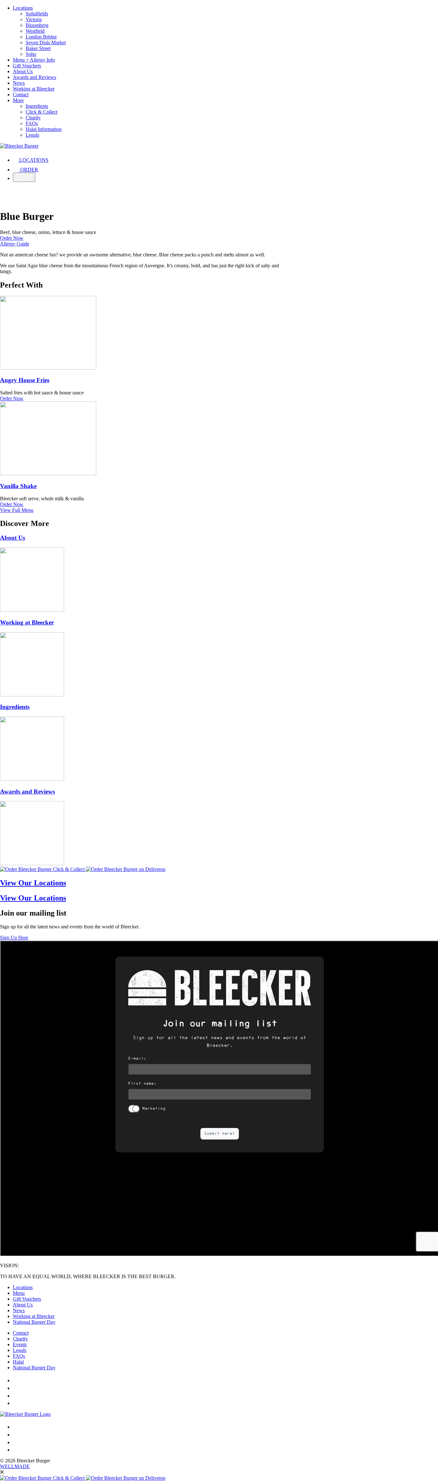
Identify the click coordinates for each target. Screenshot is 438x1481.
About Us (23, 71)
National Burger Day (34, 1322)
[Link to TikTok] (16, 1396)
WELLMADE (15, 1466)
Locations (23, 8)
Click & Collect (41, 112)
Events (20, 1344)
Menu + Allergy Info (34, 60)
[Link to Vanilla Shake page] (48, 473)
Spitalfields (37, 13)
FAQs (32, 123)
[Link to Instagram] (16, 1380)
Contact (21, 94)
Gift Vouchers (27, 65)
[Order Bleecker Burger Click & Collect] (43, 869)
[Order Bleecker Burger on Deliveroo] (125, 869)
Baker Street (38, 48)
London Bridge (41, 36)
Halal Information (44, 129)
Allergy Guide (14, 243)
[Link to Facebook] (14, 1388)
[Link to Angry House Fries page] (48, 368)
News (19, 83)
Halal (18, 1362)
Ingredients (37, 106)
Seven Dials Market (46, 42)
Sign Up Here (14, 937)
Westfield (35, 31)
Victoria (34, 19)
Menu (19, 1293)
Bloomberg (37, 25)
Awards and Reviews (34, 77)
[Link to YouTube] (17, 1403)
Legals (32, 135)
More (18, 100)
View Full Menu (16, 510)
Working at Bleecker (34, 88)
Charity (33, 117)
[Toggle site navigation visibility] (24, 177)
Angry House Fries (24, 380)
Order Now (11, 238)
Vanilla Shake (18, 486)
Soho (31, 54)
